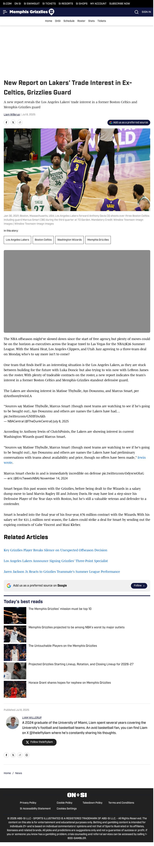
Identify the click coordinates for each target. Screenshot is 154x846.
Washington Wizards (69, 240)
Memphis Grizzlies (98, 240)
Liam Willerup (12, 114)
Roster (81, 21)
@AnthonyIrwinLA (18, 396)
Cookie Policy (64, 803)
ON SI (17, 3)
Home (48, 21)
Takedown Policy (92, 803)
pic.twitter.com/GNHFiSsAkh (24, 416)
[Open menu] (5, 12)
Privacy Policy (28, 803)
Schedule (69, 21)
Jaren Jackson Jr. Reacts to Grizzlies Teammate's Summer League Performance (62, 572)
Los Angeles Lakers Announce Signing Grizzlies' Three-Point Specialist (56, 561)
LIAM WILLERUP (32, 717)
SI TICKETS (49, 3)
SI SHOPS (82, 3)
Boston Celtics (43, 240)
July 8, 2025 (61, 421)
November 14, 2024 (54, 478)
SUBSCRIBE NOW (119, 3)
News (18, 773)
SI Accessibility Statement (35, 808)
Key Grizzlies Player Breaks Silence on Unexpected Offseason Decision (55, 550)
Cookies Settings (67, 808)
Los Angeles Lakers (17, 240)
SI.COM (7, 3)
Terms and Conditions (121, 803)
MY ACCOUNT (98, 3)
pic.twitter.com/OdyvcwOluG (123, 473)
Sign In (146, 12)
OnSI (58, 21)
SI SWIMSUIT (32, 3)
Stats (91, 21)
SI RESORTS (66, 3)
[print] (26, 755)
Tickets (101, 21)
